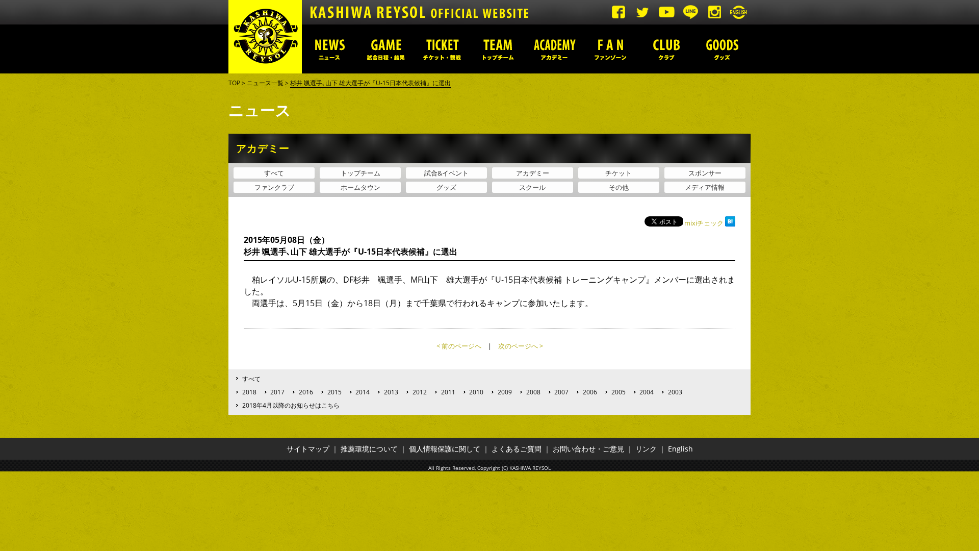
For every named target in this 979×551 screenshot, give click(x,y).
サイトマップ (308, 449)
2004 (646, 392)
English (680, 449)
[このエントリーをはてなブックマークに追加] (730, 223)
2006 (590, 392)
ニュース (330, 48)
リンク (646, 449)
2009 (505, 392)
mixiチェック (704, 223)
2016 (306, 392)
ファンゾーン (610, 48)
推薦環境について (369, 449)
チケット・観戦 (442, 48)
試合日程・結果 (386, 48)
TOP (234, 83)
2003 (675, 392)
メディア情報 (705, 187)
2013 (391, 392)
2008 (533, 392)
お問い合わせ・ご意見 (588, 449)
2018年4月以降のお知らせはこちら (291, 405)
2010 (476, 392)
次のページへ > (520, 345)
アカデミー (554, 48)
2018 (249, 392)
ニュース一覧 (265, 83)
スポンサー (705, 173)
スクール (532, 187)
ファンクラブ (274, 187)
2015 (334, 392)
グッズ (722, 48)
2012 (420, 392)
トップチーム (498, 48)
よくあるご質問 (517, 449)
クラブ (666, 48)
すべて (274, 173)
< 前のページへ (458, 345)
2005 (618, 392)
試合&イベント (446, 173)
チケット (618, 173)
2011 (448, 392)
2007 (561, 392)
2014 (362, 392)
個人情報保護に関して (444, 449)
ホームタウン (360, 187)
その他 (619, 187)
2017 (277, 392)
